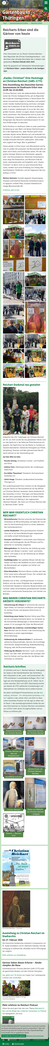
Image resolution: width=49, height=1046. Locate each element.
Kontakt (13, 1040)
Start (5, 23)
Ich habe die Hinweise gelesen (13, 1036)
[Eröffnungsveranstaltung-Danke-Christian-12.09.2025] (13, 202)
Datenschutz (39, 1040)
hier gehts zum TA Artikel (12, 975)
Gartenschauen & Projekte (19, 23)
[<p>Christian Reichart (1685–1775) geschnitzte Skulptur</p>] (16, 988)
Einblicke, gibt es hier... (11, 190)
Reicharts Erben (36, 23)
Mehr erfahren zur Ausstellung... (14, 955)
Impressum (25, 1040)
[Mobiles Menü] (46, 2)
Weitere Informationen (35, 1036)
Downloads (19, 1044)
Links (7, 1044)
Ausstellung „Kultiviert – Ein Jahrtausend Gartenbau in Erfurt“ (24, 695)
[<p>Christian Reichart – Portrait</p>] (16, 909)
